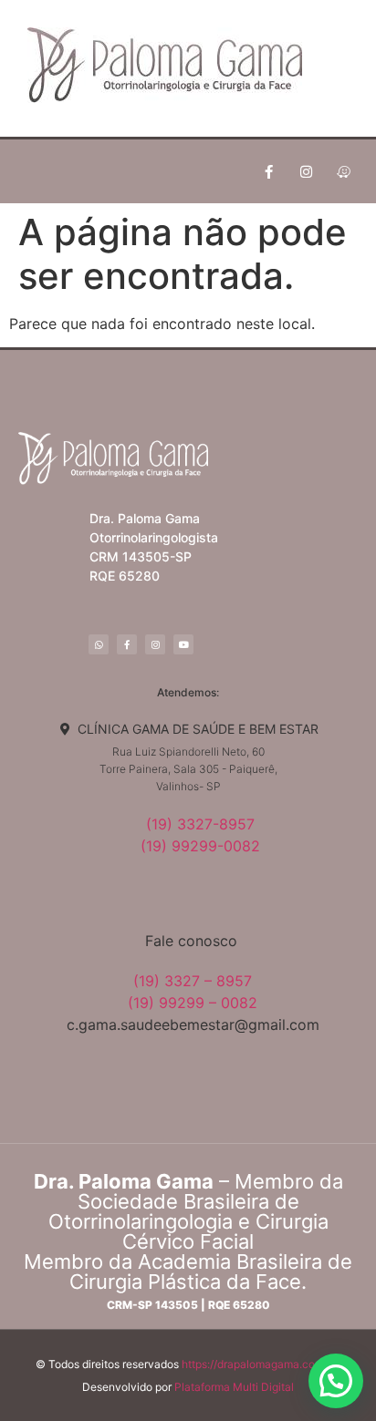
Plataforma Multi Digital (234, 1387)
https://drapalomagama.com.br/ (261, 1364)
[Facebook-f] (269, 171)
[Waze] (344, 171)
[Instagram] (306, 171)
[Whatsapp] (99, 644)
